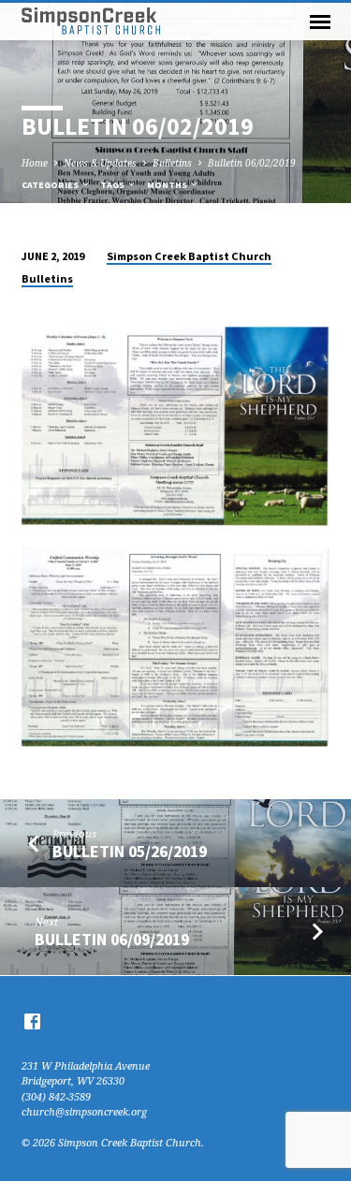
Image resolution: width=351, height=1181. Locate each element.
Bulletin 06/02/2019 (252, 162)
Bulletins (172, 162)
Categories (51, 185)
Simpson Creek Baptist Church (189, 256)
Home (35, 162)
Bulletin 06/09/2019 (112, 939)
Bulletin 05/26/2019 (129, 851)
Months (168, 185)
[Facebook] (32, 1021)
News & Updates (100, 162)
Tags (113, 185)
